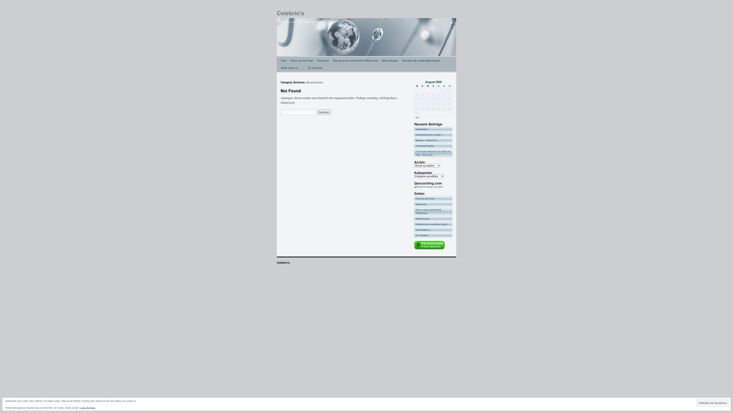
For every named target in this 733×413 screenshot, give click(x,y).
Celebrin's (290, 13)
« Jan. (417, 117)
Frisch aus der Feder (301, 60)
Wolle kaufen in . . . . (292, 68)
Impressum (323, 60)
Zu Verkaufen (315, 68)
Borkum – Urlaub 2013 (426, 140)
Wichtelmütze (422, 129)
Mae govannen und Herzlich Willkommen (355, 60)
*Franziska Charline (425, 145)
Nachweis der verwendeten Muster (421, 60)
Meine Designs (390, 60)
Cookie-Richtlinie (87, 407)
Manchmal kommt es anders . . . (430, 134)
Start (283, 60)
